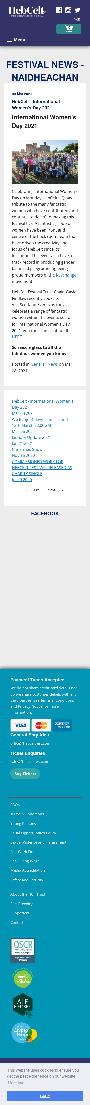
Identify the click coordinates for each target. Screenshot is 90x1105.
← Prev (36, 490)
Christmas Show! (28, 449)
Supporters (20, 912)
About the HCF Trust (27, 894)
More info (16, 1083)
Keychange (66, 275)
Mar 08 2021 (23, 413)
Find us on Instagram (68, 10)
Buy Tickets (25, 773)
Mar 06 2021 (23, 431)
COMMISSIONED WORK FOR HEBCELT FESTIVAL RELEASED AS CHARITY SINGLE (42, 467)
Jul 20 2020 (22, 479)
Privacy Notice (30, 706)
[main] (45, 236)
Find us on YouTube (78, 19)
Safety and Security (26, 879)
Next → (54, 490)
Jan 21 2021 (22, 443)
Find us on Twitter (78, 10)
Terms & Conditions (57, 700)
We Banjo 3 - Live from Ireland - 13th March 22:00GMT (41, 422)
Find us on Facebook (60, 10)
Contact (17, 922)
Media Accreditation (27, 870)
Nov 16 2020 (23, 455)
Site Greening (22, 903)
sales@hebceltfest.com (30, 761)
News (53, 364)
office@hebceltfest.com (30, 743)
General (38, 364)
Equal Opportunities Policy (33, 832)
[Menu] (9, 40)
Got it (45, 1096)
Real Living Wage (25, 860)
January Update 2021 (31, 437)
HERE (17, 337)
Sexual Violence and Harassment (38, 842)
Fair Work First (23, 851)
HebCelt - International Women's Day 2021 (43, 404)
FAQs (15, 804)
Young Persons (23, 823)
